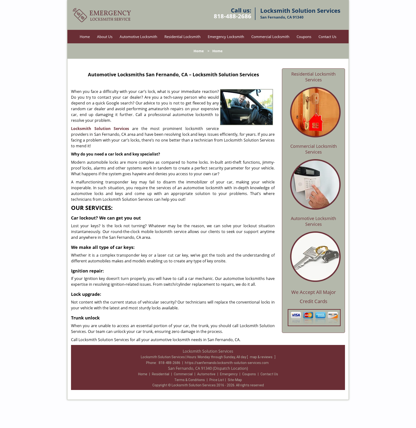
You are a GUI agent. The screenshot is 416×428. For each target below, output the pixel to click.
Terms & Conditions (189, 380)
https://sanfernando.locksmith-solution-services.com (227, 363)
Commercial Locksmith (270, 36)
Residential (160, 374)
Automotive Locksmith (138, 36)
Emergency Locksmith (226, 36)
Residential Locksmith (182, 36)
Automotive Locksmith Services (313, 221)
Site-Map (235, 380)
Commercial (183, 374)
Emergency (229, 374)
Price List (216, 380)
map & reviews (261, 357)
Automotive (206, 374)
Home (85, 36)
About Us (104, 36)
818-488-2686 (232, 16)
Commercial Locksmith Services (313, 149)
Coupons (304, 36)
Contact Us (327, 36)
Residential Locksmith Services (313, 77)
